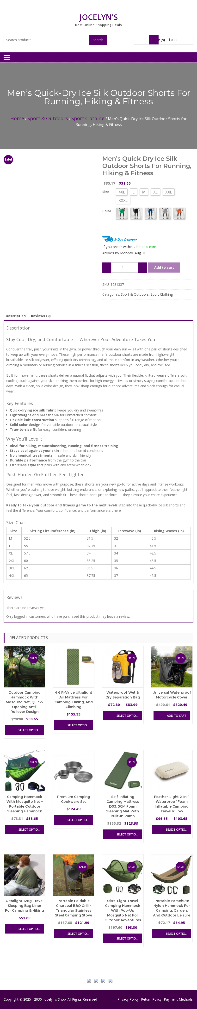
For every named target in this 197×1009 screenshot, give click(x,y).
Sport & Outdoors (47, 118)
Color (106, 211)
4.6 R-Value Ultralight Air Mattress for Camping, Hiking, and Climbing (74, 699)
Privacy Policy (128, 999)
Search (98, 39)
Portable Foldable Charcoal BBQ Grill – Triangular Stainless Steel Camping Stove (73, 908)
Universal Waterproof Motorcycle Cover (172, 694)
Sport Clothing (88, 118)
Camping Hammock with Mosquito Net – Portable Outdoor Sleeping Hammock (24, 804)
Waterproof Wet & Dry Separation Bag (122, 694)
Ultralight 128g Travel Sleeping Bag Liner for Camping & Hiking (24, 906)
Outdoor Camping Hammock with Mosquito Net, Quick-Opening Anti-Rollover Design (24, 702)
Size (105, 191)
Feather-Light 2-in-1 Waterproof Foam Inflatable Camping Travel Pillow (172, 804)
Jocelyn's (99, 17)
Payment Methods (178, 999)
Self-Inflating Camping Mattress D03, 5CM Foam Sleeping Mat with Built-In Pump (122, 806)
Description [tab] (16, 315)
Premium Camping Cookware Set (73, 799)
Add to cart (164, 267)
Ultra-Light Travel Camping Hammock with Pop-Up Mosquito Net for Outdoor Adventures (123, 910)
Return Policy (151, 999)
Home (17, 118)
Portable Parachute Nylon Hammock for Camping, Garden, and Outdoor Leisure (171, 908)
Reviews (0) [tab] (41, 315)
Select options (30, 730)
